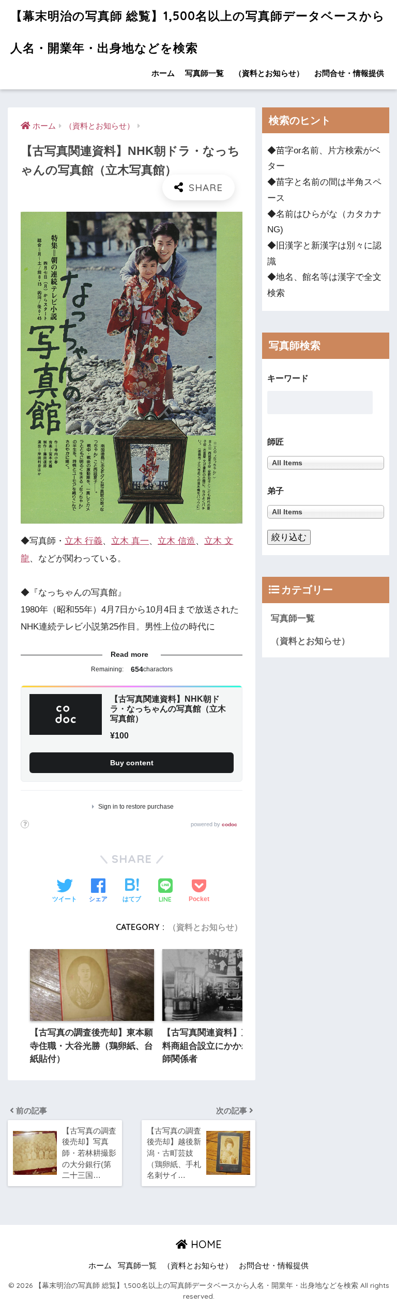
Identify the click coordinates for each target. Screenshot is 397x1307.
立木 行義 (83, 541)
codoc (229, 824)
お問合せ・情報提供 (349, 73)
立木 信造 (176, 541)
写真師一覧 (204, 73)
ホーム (163, 73)
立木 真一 (130, 541)
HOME (205, 1244)
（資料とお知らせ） (269, 73)
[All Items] (325, 511)
